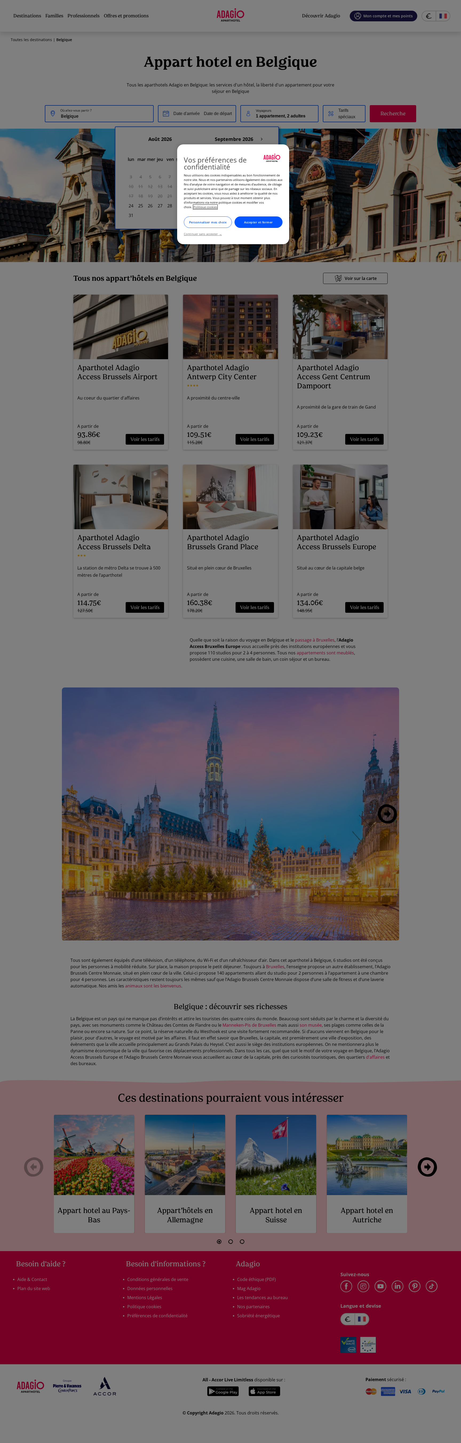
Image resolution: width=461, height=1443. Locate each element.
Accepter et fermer (258, 222)
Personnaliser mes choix (208, 222)
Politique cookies (205, 207)
